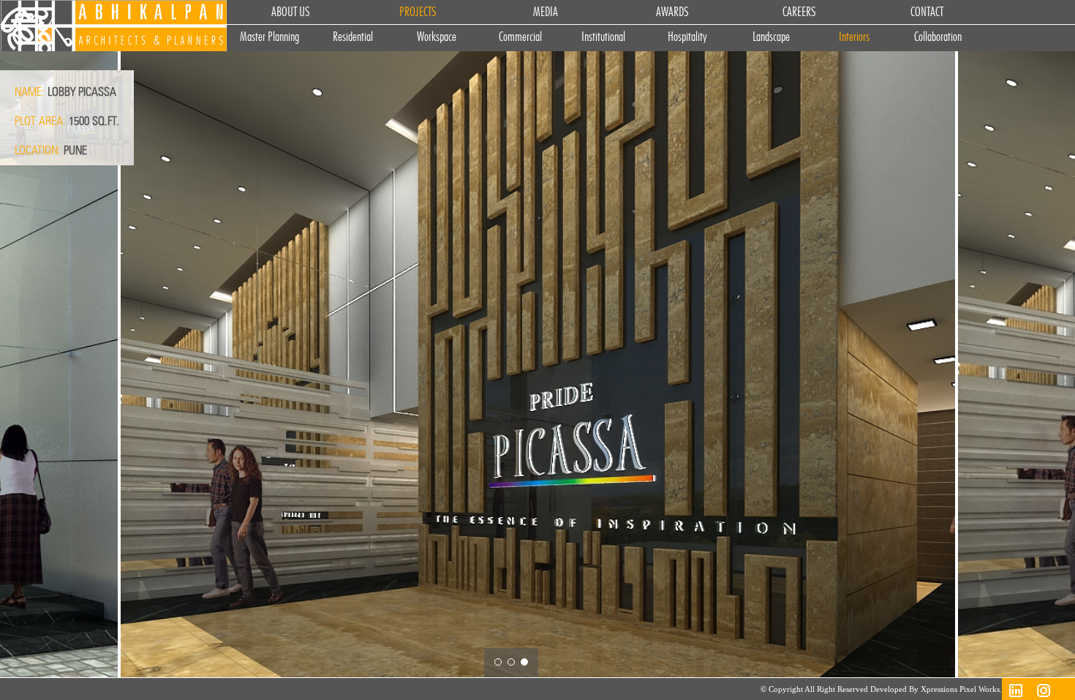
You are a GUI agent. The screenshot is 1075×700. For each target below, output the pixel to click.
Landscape (771, 37)
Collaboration (938, 37)
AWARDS (672, 12)
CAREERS (799, 12)
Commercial (520, 37)
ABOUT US (290, 12)
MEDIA (545, 12)
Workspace (436, 37)
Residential (353, 37)
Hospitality (687, 37)
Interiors (854, 37)
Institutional (603, 37)
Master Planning (269, 37)
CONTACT (926, 12)
